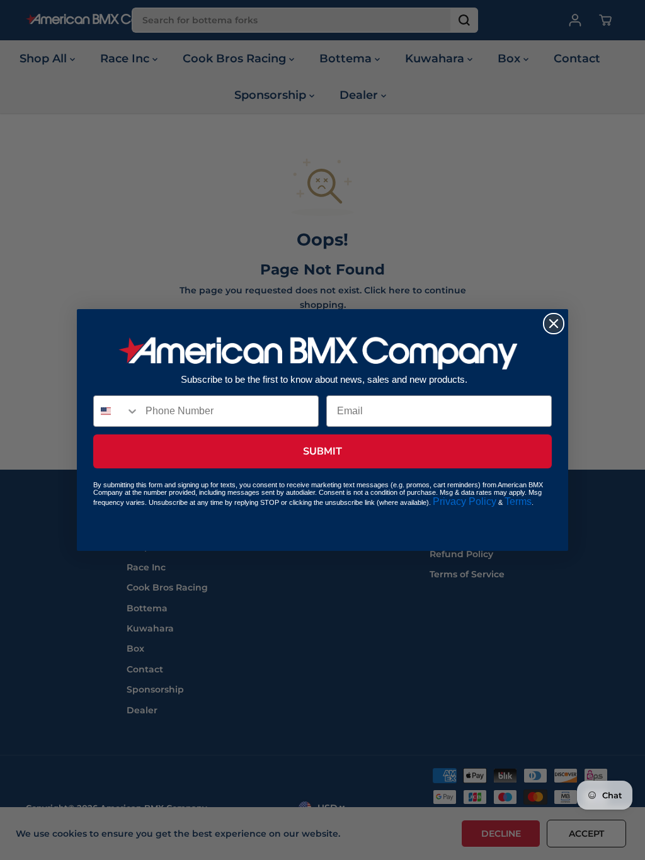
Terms (518, 501)
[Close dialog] (553, 323)
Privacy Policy (464, 501)
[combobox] (116, 411)
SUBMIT (322, 451)
